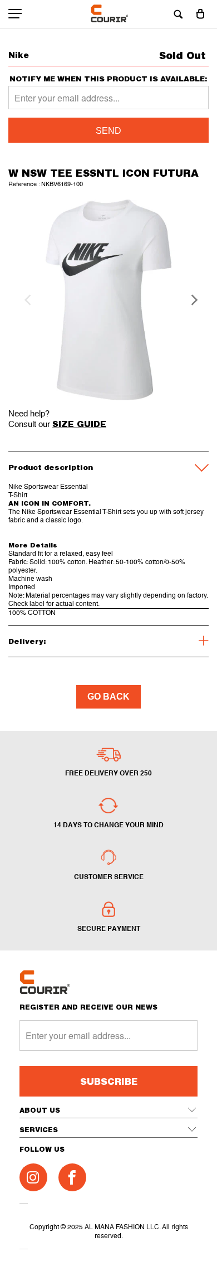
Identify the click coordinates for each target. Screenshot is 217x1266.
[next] (191, 300)
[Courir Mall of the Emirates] (109, 14)
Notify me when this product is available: (108, 79)
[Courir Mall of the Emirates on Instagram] (33, 1177)
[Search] (178, 14)
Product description (50, 467)
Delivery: (27, 641)
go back (108, 696)
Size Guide (79, 424)
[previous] (26, 300)
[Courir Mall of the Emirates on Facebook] (72, 1177)
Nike (18, 55)
